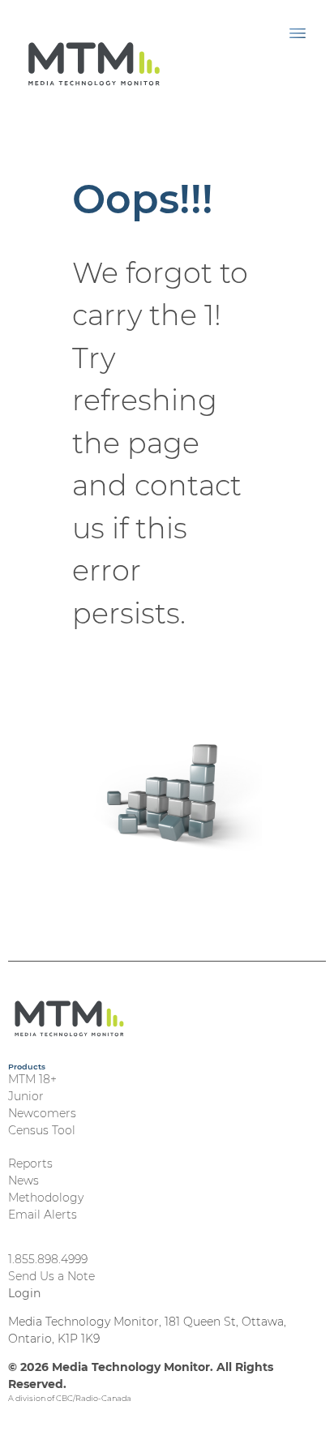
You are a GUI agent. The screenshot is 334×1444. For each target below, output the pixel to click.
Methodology (46, 1197)
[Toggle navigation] (297, 32)
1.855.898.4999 (48, 1259)
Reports (30, 1163)
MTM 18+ (32, 1079)
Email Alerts (42, 1214)
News (23, 1180)
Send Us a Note (51, 1276)
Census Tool (41, 1130)
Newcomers (42, 1113)
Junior (26, 1096)
